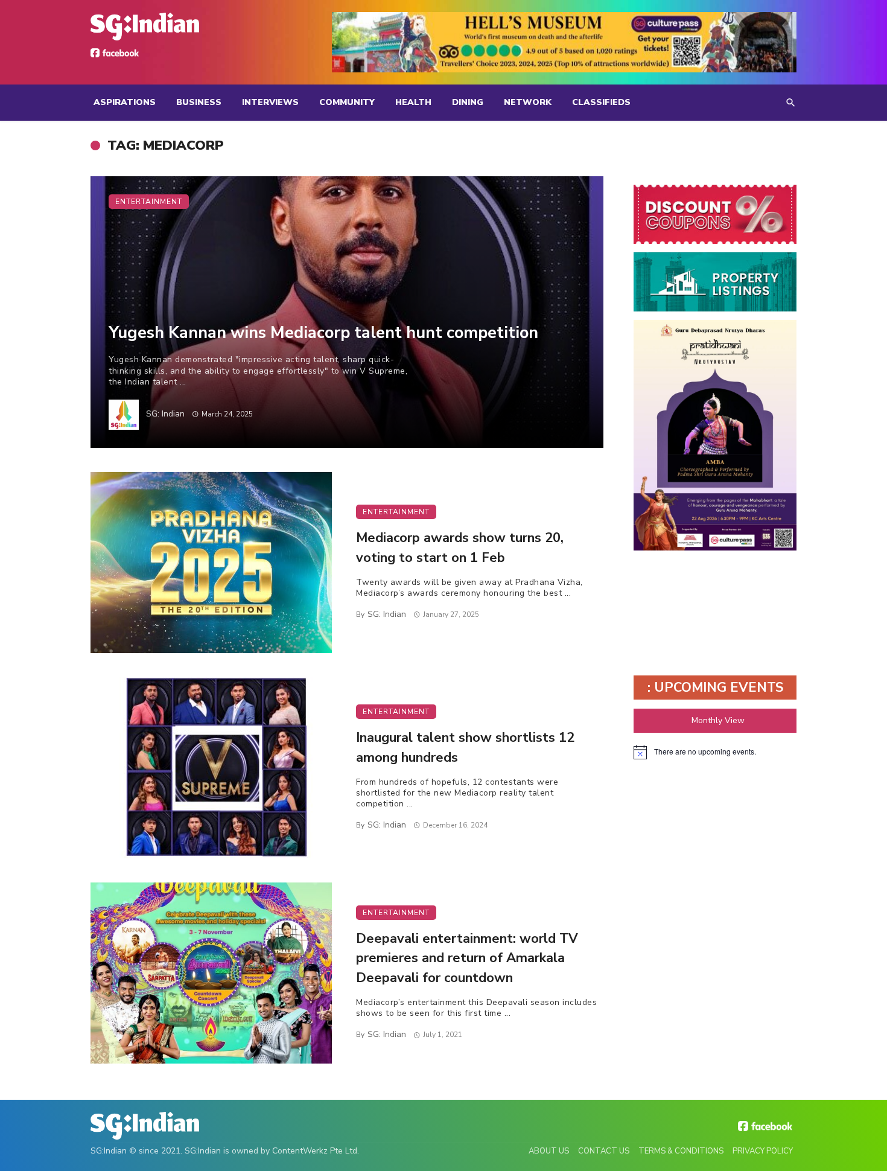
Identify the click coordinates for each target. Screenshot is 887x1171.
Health (413, 102)
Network (528, 102)
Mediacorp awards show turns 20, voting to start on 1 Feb (460, 548)
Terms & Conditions (680, 1151)
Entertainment (148, 201)
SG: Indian (165, 414)
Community (347, 102)
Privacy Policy (763, 1151)
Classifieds (601, 102)
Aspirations (125, 102)
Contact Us (603, 1151)
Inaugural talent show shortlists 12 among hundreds (465, 748)
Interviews (270, 102)
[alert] (715, 752)
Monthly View (718, 720)
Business (198, 102)
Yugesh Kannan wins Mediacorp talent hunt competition (323, 332)
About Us (549, 1151)
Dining (467, 102)
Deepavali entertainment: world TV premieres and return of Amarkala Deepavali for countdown (467, 959)
